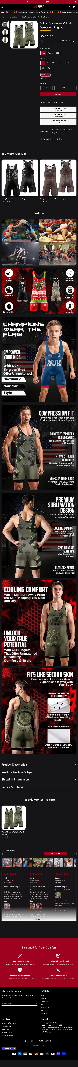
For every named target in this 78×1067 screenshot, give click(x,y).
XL (63, 62)
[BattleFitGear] (39, 7)
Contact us (44, 1013)
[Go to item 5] (48, 862)
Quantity (43, 83)
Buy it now (58, 94)
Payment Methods (7, 1035)
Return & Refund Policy (9, 1023)
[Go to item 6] (58, 862)
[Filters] (70, 853)
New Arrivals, (56, 130)
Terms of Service (7, 1026)
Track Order (44, 1001)
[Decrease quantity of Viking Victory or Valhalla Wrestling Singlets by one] (43, 88)
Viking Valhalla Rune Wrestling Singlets (53, 199)
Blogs (42, 1010)
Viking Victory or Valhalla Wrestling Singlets (13, 833)
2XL (69, 62)
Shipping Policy (7, 1032)
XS (43, 62)
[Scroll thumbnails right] (74, 862)
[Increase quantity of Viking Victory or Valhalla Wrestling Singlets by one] (50, 88)
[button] (74, 7)
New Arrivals (13, 17)
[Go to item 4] (38, 862)
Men (43, 53)
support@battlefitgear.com (53, 1023)
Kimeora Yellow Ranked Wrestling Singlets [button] (61, 911)
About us (43, 998)
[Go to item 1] (7, 862)
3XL (42, 68)
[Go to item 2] (17, 862)
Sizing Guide (45, 1007)
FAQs (42, 1004)
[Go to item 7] (68, 862)
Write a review (55, 853)
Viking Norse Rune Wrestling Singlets (14, 199)
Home (3, 17)
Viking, (63, 130)
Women (50, 53)
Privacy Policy (6, 1029)
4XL (48, 68)
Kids (57, 53)
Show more (38, 919)
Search (43, 995)
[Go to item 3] (27, 862)
